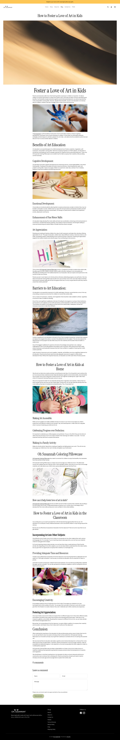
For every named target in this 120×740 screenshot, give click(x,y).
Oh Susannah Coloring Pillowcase (48, 269)
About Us (50, 715)
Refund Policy (51, 724)
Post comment (38, 696)
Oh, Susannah (56, 736)
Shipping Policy (51, 729)
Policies (49, 719)
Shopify (68, 736)
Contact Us (50, 717)
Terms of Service (52, 722)
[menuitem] (46, 7)
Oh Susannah (37, 133)
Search (49, 712)
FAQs (49, 727)
